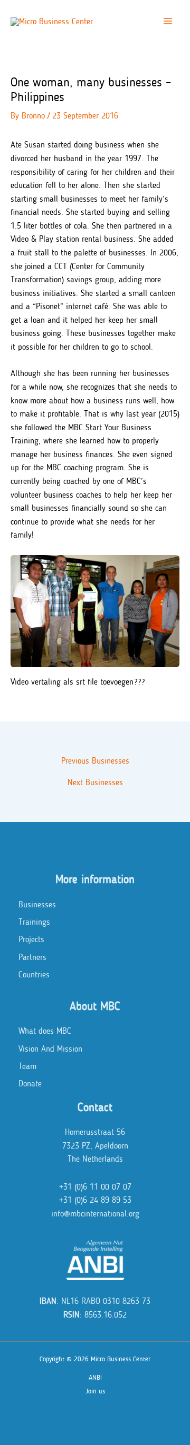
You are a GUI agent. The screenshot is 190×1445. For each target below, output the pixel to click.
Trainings (34, 922)
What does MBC (44, 1031)
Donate (30, 1083)
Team (27, 1066)
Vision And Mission (50, 1049)
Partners (32, 957)
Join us (95, 1391)
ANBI (95, 1377)
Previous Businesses (95, 761)
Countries (34, 974)
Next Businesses (95, 782)
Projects (31, 939)
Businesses (37, 904)
